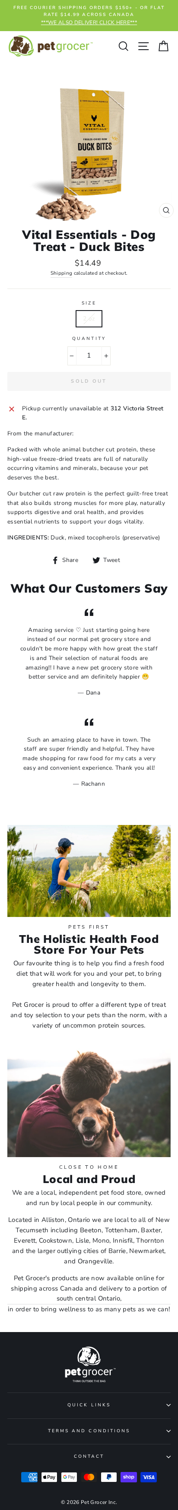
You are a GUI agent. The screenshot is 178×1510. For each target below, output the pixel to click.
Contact (89, 1456)
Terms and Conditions (89, 1431)
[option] (89, 15)
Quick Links (89, 1405)
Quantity (88, 339)
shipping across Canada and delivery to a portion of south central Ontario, (89, 1293)
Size (89, 303)
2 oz (89, 318)
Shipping (62, 273)
